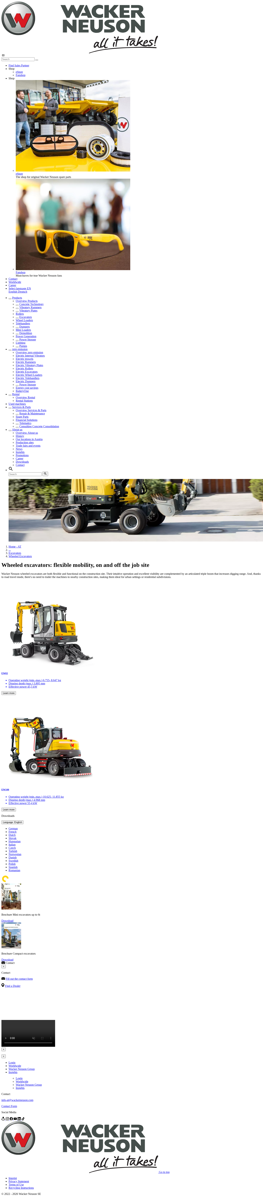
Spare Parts (22, 416)
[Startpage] (79, 52)
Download (7, 920)
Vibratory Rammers (30, 307)
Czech (12, 847)
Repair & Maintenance (32, 413)
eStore (19, 71)
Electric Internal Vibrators (30, 355)
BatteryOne (22, 391)
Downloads (22, 461)
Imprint (13, 1178)
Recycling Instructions (21, 1187)
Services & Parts (21, 407)
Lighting (20, 342)
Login (12, 1062)
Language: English (12, 822)
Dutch (12, 834)
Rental (16, 394)
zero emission (20, 349)
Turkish (13, 851)
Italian (12, 844)
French (12, 831)
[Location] (3, 1119)
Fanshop (20, 75)
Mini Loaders (23, 329)
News (19, 448)
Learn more (8, 693)
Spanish (13, 867)
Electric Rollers (24, 368)
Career (12, 285)
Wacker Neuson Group (22, 1069)
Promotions (22, 455)
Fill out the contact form (19, 978)
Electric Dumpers (25, 381)
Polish (12, 863)
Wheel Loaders (24, 320)
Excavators (25, 317)
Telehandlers (23, 323)
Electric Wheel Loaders (29, 374)
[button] (20, 288)
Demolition (25, 333)
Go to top (164, 1172)
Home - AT (15, 546)
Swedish (13, 860)
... (10, 549)
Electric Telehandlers (27, 378)
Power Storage (27, 339)
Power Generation (26, 336)
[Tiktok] (23, 1119)
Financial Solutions (26, 419)
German (13, 828)
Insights (20, 452)
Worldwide (15, 282)
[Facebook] (12, 1119)
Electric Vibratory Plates (29, 365)
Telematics (25, 423)
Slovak (12, 838)
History (20, 436)
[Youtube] (16, 1119)
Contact (13, 278)
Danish (13, 857)
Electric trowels (24, 358)
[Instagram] (8, 1119)
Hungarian (15, 841)
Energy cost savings (27, 387)
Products (17, 297)
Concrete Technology (31, 304)
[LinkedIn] (19, 1119)
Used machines (17, 403)
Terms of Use (16, 1184)
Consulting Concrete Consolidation (39, 426)
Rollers (20, 313)
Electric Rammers (26, 362)
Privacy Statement (19, 1181)
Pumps (23, 345)
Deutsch (22, 291)
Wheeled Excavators (20, 556)
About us (17, 429)
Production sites (25, 442)
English (13, 291)
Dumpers (24, 326)
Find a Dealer (12, 985)
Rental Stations (24, 400)
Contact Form (9, 1106)
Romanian (14, 870)
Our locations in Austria (29, 439)
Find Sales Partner (19, 65)
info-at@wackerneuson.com (17, 1100)
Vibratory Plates (28, 310)
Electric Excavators (27, 371)
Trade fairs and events (28, 445)
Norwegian (15, 854)
